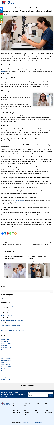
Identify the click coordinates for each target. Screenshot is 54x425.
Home (14, 403)
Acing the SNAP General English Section (10, 311)
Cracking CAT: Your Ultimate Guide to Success (12, 315)
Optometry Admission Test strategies (8, 372)
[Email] (13, 233)
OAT (5, 261)
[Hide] (0, 24)
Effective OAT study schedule (7, 347)
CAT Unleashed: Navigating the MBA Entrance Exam (13, 330)
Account (46, 410)
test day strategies (20, 200)
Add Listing (36, 405)
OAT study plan (4, 362)
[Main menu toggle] (51, 2)
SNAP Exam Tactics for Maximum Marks (10, 325)
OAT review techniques (6, 358)
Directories (36, 403)
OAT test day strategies (6, 366)
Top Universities (27, 414)
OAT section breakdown (6, 360)
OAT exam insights (5, 351)
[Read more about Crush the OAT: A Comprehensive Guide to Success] (15, 270)
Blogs (35, 410)
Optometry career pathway (6, 374)
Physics (3, 71)
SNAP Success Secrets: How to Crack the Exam (12, 320)
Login (46, 403)
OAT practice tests (5, 356)
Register (46, 405)
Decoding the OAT (5, 345)
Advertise (36, 412)
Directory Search (37, 407)
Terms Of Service (16, 412)
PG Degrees (26, 407)
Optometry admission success (7, 370)
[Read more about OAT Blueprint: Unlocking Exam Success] (39, 270)
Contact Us (15, 407)
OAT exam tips (4, 354)
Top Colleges (26, 412)
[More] (15, 233)
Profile (46, 407)
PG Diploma (26, 410)
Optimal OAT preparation (6, 368)
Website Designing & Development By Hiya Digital (33, 422)
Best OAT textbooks (5, 339)
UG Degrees (26, 405)
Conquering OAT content (6, 343)
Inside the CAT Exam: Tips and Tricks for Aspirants (13, 306)
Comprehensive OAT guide (6, 341)
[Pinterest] (8, 233)
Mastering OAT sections (6, 349)
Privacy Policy (16, 410)
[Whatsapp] (10, 233)
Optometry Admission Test (18, 55)
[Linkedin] (5, 233)
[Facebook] (2, 233)
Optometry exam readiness (6, 377)
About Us (15, 405)
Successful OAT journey (6, 379)
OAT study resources (5, 364)
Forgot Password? (48, 412)
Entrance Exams (27, 403)
